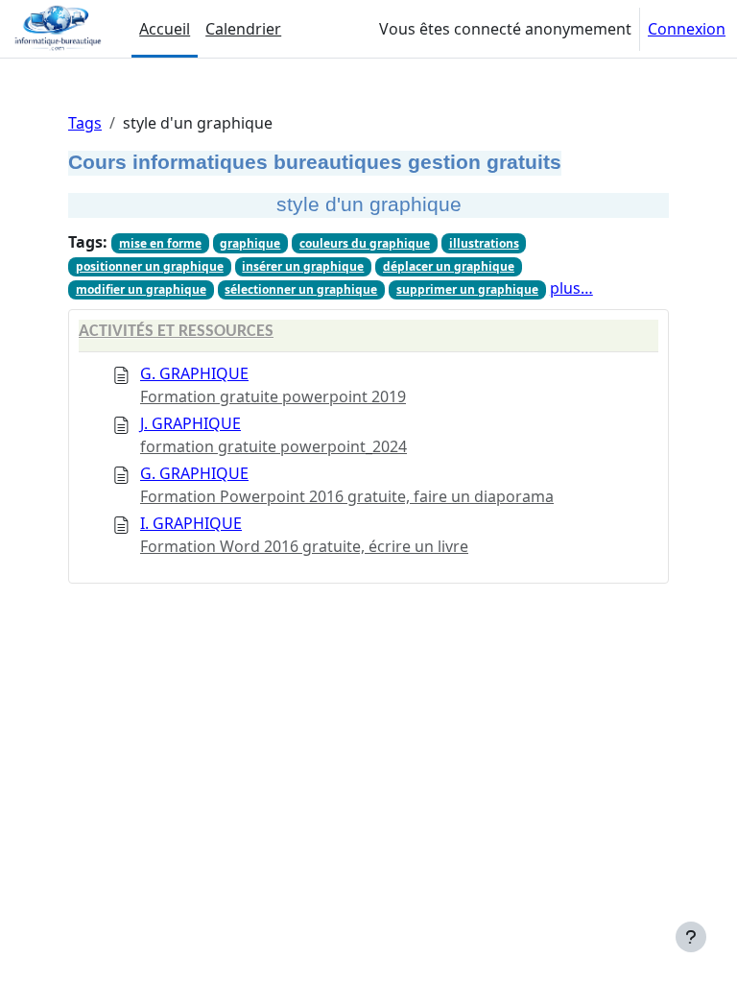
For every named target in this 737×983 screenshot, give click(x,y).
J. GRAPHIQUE (190, 423)
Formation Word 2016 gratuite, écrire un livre (304, 546)
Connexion (686, 28)
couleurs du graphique (364, 243)
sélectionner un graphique (301, 289)
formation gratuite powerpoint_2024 (273, 446)
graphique (250, 243)
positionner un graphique (150, 266)
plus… (571, 288)
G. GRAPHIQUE (194, 373)
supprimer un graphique (467, 289)
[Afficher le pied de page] (691, 937)
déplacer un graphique (448, 266)
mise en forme (160, 243)
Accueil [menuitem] (164, 28)
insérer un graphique (303, 266)
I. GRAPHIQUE (191, 523)
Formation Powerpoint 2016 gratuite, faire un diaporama (347, 496)
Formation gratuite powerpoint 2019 (273, 396)
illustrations (484, 243)
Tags (85, 122)
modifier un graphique (141, 289)
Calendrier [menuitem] (243, 28)
